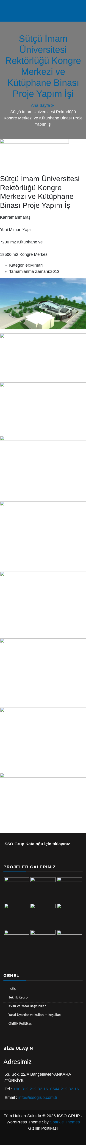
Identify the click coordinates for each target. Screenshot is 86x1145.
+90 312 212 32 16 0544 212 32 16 (46, 1089)
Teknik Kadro (18, 997)
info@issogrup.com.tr (37, 1097)
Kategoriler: (19, 265)
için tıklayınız (56, 844)
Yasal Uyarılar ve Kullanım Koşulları (34, 1015)
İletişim (13, 989)
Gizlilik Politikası (20, 1024)
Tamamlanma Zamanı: (29, 271)
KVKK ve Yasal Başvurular (27, 1006)
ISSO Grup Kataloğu (23, 844)
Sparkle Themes (65, 1122)
